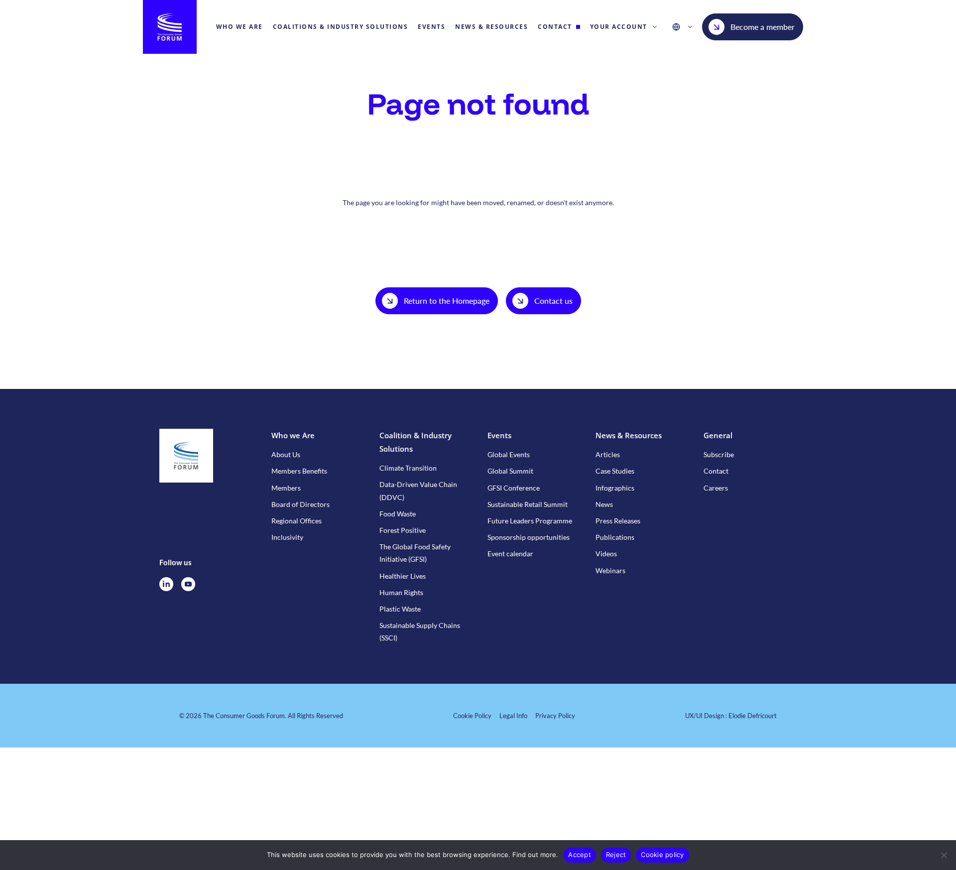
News (604, 504)
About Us (285, 454)
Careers (716, 488)
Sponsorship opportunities (528, 537)
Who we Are (293, 435)
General (718, 435)
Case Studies (615, 471)
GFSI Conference (513, 488)
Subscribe (719, 454)
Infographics (615, 488)
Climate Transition (408, 468)
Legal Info (513, 716)
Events (499, 435)
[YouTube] (188, 584)
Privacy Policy (555, 716)
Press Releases (618, 520)
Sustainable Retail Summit (527, 504)
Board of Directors (300, 504)
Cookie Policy (472, 716)
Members (286, 488)
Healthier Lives (402, 576)
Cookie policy (662, 855)
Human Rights (401, 592)
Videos (606, 553)
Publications (615, 537)
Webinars (610, 570)
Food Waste (397, 513)
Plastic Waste (400, 609)
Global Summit (510, 471)
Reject (616, 855)
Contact (716, 471)
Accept (579, 855)
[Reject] (944, 855)
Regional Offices (296, 520)
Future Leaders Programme (529, 520)
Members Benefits (299, 471)
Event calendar (510, 553)
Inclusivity (287, 537)
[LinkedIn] (166, 584)
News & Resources (629, 435)
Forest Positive (402, 530)
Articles (608, 454)
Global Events (508, 454)
